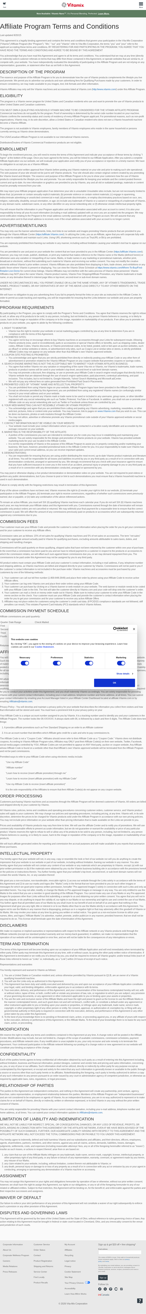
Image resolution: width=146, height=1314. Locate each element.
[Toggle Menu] (141, 5)
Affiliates (68, 1250)
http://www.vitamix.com (104, 89)
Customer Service (42, 1244)
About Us (7, 1250)
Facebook (99, 1289)
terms (107, 1261)
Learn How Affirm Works (75, 1294)
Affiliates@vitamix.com (20, 701)
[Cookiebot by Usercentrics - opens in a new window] (115, 629)
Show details (122, 673)
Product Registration (43, 1261)
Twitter (105, 1289)
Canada (105, 1295)
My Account (70, 1244)
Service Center (40, 1272)
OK (114, 683)
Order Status (39, 1250)
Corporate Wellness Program (16, 1255)
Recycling (69, 1255)
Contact (37, 1255)
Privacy (68, 1266)
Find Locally (39, 1277)
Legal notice (70, 1261)
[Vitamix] (73, 4)
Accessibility (70, 1288)
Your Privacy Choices (74, 1283)
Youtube (116, 1289)
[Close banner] (134, 629)
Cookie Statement (44, 647)
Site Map (69, 1277)
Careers (6, 1261)
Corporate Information (13, 1244)
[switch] (57, 663)
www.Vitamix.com (107, 411)
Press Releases (10, 1272)
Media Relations (10, 1266)
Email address (103, 1249)
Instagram (121, 1289)
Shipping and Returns (43, 1266)
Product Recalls (41, 1282)
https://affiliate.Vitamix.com (49, 234)
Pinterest (110, 1289)
